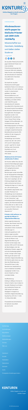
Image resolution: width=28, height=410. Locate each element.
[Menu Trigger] (24, 3)
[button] (6, 58)
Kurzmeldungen (9, 21)
